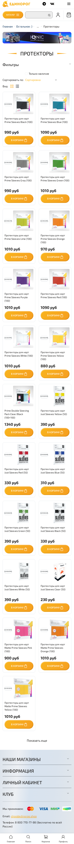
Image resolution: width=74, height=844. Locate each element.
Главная (8, 26)
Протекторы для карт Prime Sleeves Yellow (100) (53, 356)
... (38, 26)
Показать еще (37, 740)
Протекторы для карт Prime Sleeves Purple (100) (16, 297)
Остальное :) (24, 26)
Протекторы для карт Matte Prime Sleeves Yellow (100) (16, 706)
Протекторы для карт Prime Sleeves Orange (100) (53, 239)
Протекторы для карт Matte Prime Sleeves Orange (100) (53, 648)
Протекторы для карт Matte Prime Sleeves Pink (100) (18, 648)
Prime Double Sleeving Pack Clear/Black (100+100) (16, 414)
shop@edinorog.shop (24, 816)
